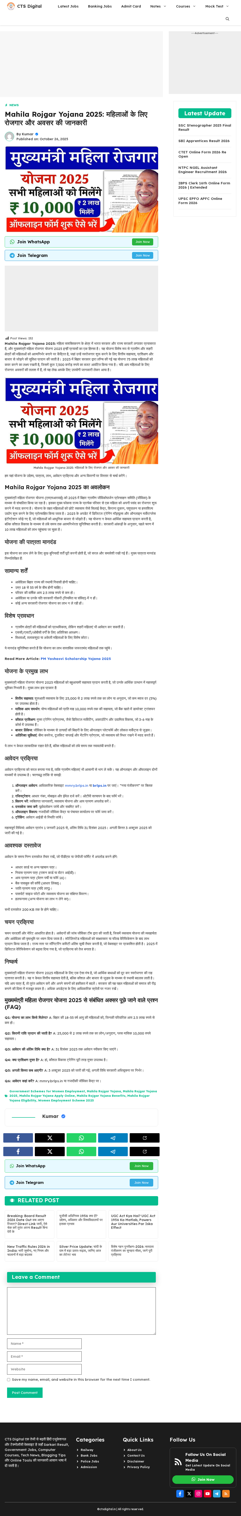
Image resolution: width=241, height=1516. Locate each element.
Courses (183, 6)
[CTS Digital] (11, 6)
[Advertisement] (81, 64)
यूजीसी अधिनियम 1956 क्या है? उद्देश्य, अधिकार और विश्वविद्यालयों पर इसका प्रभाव (81, 1220)
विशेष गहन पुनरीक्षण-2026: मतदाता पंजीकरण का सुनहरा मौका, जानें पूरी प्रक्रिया (132, 1251)
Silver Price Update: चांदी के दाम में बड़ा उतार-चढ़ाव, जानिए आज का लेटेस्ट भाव (80, 1251)
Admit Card (131, 6)
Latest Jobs (68, 6)
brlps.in (99, 785)
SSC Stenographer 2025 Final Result (204, 127)
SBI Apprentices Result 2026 (204, 141)
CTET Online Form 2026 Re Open (202, 154)
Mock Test (214, 6)
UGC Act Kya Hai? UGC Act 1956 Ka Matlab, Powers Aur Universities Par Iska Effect (133, 1222)
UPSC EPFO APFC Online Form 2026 (200, 201)
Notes (155, 6)
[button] (227, 19)
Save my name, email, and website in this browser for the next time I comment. (81, 1379)
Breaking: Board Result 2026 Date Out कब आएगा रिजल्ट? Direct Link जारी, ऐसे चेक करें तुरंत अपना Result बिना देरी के (27, 1224)
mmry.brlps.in (76, 785)
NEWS (14, 105)
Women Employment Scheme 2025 (66, 1100)
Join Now (143, 242)
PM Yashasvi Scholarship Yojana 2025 (76, 658)
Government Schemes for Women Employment (47, 1091)
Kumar (27, 134)
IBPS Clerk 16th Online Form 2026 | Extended (204, 185)
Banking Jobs (100, 6)
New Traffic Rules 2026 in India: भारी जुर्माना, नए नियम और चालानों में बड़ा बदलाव (28, 1251)
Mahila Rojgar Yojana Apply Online (47, 1095)
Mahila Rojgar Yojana (104, 1091)
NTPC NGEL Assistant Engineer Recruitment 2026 (202, 170)
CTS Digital (29, 6)
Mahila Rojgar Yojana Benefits (101, 1095)
